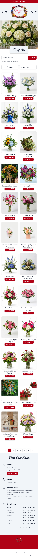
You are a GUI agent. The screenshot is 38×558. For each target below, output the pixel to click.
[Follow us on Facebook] (19, 544)
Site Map (28, 555)
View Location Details (26, 528)
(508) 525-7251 (20, 2)
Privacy (14, 555)
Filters (11, 67)
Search (33, 58)
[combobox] (28, 67)
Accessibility (21, 555)
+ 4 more (26, 492)
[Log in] (32, 12)
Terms (8, 555)
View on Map (13, 474)
